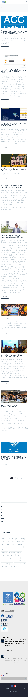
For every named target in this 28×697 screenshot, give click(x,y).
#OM (13, 544)
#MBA (18, 541)
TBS (11, 566)
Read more (4, 48)
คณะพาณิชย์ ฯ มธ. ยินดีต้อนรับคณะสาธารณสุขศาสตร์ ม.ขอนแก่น (11, 356)
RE (1, 524)
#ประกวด (18, 555)
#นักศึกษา (19, 552)
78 (16, 478)
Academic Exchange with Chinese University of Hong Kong (11, 406)
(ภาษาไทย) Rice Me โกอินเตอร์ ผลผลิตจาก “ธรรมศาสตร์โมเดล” (13, 170)
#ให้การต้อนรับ (13, 560)
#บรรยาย (3, 555)
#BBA (13, 538)
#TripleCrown (20, 547)
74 (6, 478)
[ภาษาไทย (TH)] (1, 675)
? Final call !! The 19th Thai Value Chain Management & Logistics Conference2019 (13, 124)
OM (2, 521)
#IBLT (13, 541)
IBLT (2, 509)
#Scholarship (4, 547)
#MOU (3, 544)
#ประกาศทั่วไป (5, 558)
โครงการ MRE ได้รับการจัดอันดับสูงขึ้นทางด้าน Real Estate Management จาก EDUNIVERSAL (13, 71)
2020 (3, 563)
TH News (3, 530)
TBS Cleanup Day (6, 318)
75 (9, 478)
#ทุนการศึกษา (4, 552)
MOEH (2, 518)
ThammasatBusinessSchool (7, 569)
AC (1, 501)
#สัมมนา (18, 558)
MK (2, 515)
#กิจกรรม (3, 549)
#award (8, 538)
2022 (11, 563)
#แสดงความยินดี (5, 560)
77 (14, 478)
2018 (20, 560)
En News (3, 504)
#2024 (3, 538)
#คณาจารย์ (10, 549)
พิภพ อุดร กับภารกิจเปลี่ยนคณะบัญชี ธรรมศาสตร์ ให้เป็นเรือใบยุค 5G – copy (12, 236)
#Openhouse (19, 544)
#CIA (17, 538)
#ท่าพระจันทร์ (12, 552)
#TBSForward (12, 547)
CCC (20, 563)
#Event (3, 541)
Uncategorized (6, 532)
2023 (16, 563)
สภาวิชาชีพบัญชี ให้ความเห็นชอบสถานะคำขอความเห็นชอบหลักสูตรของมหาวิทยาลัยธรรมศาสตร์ (14, 458)
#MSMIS (8, 544)
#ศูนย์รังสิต (12, 558)
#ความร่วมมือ (17, 549)
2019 (24, 560)
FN (1, 506)
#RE (25, 544)
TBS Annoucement (6, 527)
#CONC (22, 538)
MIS (2, 512)
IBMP (24, 563)
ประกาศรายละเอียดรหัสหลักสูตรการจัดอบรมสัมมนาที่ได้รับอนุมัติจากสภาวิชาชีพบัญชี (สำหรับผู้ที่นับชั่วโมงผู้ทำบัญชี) (14, 32)
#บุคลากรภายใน (10, 555)
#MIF (23, 541)
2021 (7, 563)
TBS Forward (16, 566)
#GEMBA (8, 541)
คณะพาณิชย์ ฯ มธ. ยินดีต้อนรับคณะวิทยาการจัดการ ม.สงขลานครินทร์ (11, 186)
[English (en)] (3, 675)
